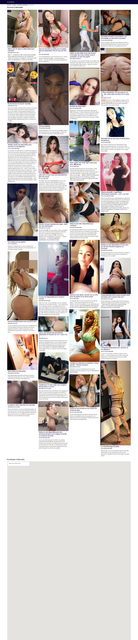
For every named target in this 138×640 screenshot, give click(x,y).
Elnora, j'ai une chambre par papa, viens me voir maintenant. (53, 225)
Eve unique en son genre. (17, 242)
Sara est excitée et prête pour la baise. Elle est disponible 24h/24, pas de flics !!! (53, 50)
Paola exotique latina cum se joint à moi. (22, 321)
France (14, 5)
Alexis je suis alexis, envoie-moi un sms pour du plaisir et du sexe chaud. (84, 295)
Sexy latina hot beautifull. (17, 371)
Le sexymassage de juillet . (110, 446)
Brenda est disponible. (78, 106)
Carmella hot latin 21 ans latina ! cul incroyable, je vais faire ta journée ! (113, 37)
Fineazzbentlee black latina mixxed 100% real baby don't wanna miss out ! (115, 296)
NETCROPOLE (10, 2)
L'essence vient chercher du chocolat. (21, 405)
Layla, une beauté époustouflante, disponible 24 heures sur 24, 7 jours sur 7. (53, 334)
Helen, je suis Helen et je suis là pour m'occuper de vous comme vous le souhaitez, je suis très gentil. (83, 55)
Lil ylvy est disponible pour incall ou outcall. (51, 298)
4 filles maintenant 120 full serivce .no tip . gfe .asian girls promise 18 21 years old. (115, 94)
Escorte (9, 5)
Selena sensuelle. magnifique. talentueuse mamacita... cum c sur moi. (115, 193)
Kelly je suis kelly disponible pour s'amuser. (81, 224)
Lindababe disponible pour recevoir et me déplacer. (114, 348)
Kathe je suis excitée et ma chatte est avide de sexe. (83, 409)
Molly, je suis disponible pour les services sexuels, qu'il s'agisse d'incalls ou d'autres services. (53, 434)
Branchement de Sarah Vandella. (19, 104)
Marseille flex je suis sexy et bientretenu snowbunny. (115, 139)
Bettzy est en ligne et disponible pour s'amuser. (21, 50)
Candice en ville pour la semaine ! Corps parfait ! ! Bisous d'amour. (84, 364)
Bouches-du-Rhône (23, 5)
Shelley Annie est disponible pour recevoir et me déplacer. (20, 145)
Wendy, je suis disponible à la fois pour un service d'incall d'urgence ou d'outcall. (115, 246)
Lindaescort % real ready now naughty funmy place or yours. (52, 386)
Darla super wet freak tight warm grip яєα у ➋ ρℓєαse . (83, 163)
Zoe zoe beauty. (44, 126)
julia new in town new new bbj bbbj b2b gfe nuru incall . (53, 176)
